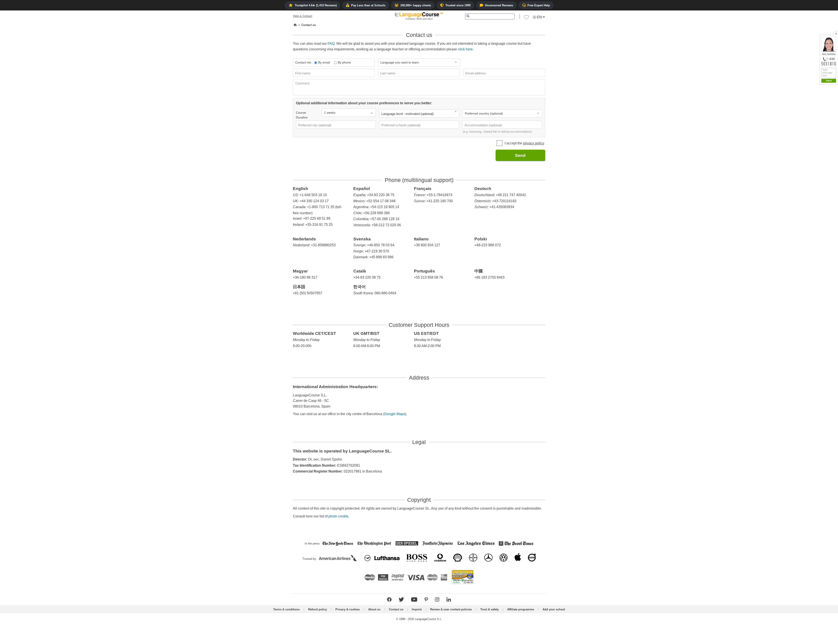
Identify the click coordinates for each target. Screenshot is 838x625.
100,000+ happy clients (415, 5)
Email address (476, 73)
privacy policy (533, 143)
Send (520, 155)
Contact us (396, 609)
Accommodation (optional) (484, 125)
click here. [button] (466, 49)
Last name (388, 73)
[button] (526, 18)
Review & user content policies (451, 609)
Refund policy (317, 609)
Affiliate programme (520, 609)
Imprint (417, 609)
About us (374, 609)
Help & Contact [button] (302, 16)
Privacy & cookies (347, 609)
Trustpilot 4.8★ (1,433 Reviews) (316, 5)
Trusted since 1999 (458, 5)
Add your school (554, 609)
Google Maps (394, 414)
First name (303, 73)
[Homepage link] (295, 25)
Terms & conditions (286, 609)
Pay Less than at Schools (368, 5)
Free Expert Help (538, 5)
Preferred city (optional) (315, 125)
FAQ (331, 43)
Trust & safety (489, 609)
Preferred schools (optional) (401, 125)
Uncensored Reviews (499, 5)
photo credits (338, 516)
